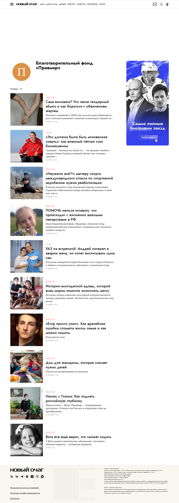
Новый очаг (26, 4)
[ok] (32, 476)
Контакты (15, 498)
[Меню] (11, 4)
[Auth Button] (167, 4)
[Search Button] (161, 4)
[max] (42, 476)
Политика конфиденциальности (25, 493)
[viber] (37, 476)
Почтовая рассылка (155, 4)
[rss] (11, 476)
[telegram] (22, 476)
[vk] (16, 476)
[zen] (27, 476)
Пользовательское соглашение (24, 487)
